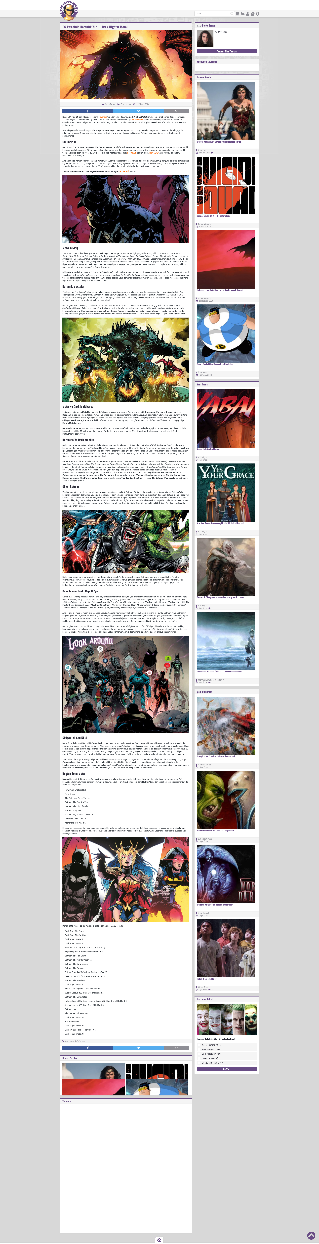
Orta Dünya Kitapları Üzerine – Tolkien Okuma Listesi (219, 671)
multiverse (136, 120)
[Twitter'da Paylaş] (138, 111)
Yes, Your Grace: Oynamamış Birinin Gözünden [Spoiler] (220, 523)
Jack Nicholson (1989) (212, 1054)
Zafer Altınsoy (204, 224)
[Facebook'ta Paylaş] (87, 111)
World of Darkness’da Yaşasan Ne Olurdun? (215, 904)
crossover (69, 1041)
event (102, 117)
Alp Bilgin (202, 457)
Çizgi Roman (126, 104)
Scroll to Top (311, 1236)
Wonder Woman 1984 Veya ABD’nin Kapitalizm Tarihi (219, 141)
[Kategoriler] (242, 14)
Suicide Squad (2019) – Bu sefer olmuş (213, 215)
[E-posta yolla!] (176, 111)
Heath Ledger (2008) (211, 1049)
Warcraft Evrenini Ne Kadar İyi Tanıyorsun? (215, 830)
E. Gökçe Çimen (205, 839)
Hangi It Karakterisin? (206, 978)
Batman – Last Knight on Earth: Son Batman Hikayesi (220, 290)
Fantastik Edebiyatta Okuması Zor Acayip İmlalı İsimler (220, 597)
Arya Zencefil (204, 913)
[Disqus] (126, 1135)
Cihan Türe (203, 987)
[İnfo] (257, 14)
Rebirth (130, 153)
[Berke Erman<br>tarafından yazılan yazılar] (205, 31)
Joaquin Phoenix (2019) (212, 1063)
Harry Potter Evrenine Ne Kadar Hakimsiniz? (216, 756)
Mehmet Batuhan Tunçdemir (211, 680)
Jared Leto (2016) (210, 1058)
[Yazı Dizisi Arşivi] (252, 14)
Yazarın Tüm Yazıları (227, 51)
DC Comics (80, 1041)
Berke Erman (110, 104)
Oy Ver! (226, 1069)
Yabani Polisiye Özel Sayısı (208, 449)
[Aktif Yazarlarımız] (247, 14)
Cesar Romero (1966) (211, 1045)
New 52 (153, 153)
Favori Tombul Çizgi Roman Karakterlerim (215, 364)
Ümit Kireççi (203, 150)
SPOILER (122, 171)
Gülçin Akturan (204, 765)
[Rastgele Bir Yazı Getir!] (237, 14)
